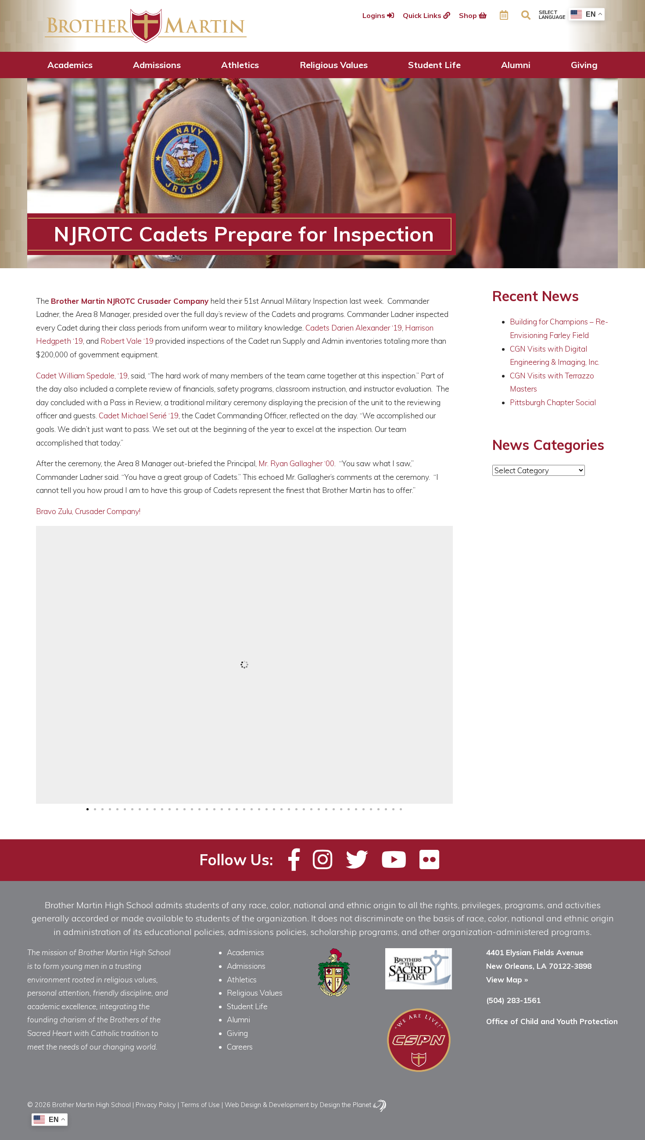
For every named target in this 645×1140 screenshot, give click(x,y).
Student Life (434, 64)
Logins (374, 15)
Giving (584, 64)
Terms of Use (200, 1104)
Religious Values (334, 64)
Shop (469, 15)
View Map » (507, 979)
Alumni (515, 64)
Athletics (240, 64)
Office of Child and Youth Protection (552, 1021)
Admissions (157, 64)
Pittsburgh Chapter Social (553, 402)
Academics (70, 64)
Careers (240, 1046)
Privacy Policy (156, 1104)
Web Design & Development (267, 1104)
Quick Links (423, 15)
